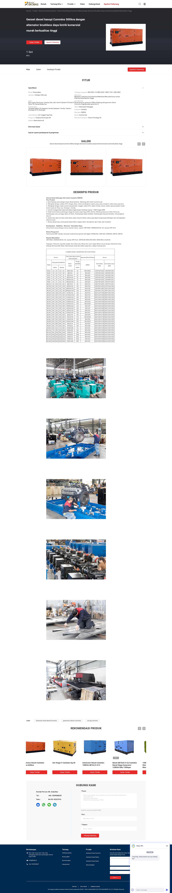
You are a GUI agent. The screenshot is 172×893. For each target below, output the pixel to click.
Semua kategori (90, 865)
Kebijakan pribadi (95, 886)
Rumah (28, 11)
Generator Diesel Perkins (92, 857)
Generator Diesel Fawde (92, 861)
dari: (83, 814)
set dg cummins (92, 720)
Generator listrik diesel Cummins (46, 720)
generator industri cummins (72, 720)
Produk (35, 11)
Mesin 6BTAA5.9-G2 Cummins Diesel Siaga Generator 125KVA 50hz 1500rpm (141, 765)
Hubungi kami (66, 864)
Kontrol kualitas (66, 860)
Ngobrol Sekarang (52, 42)
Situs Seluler (83, 886)
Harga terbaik (34, 42)
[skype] (55, 805)
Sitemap (74, 886)
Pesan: (84, 791)
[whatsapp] (43, 805)
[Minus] (167, 846)
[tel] (60, 805)
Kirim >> (115, 877)
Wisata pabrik (65, 856)
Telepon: (85, 824)
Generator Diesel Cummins (47, 11)
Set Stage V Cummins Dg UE (79, 763)
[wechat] (49, 805)
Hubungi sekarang (90, 835)
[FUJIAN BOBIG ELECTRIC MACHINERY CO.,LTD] (32, 3)
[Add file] (132, 890)
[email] (38, 805)
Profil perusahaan (67, 853)
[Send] (167, 890)
